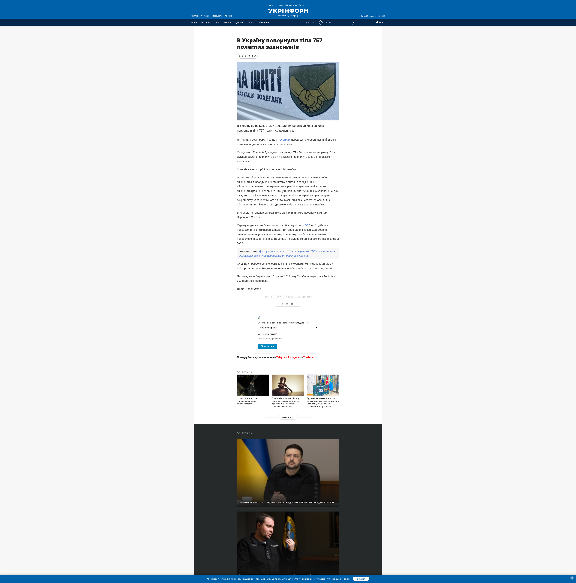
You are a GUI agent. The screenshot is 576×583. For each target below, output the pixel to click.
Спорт (251, 22)
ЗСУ (306, 225)
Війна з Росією (304, 297)
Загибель (269, 297)
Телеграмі (284, 139)
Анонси (228, 16)
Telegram (281, 357)
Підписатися (267, 346)
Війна (194, 22)
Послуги (195, 16)
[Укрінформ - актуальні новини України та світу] (288, 10)
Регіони (227, 22)
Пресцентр (217, 16)
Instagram (294, 357)
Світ (217, 22)
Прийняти (361, 579)
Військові (289, 297)
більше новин (288, 417)
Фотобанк (205, 16)
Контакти (311, 22)
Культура (239, 22)
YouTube (308, 357)
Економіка (206, 22)
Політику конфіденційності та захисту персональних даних (321, 579)
